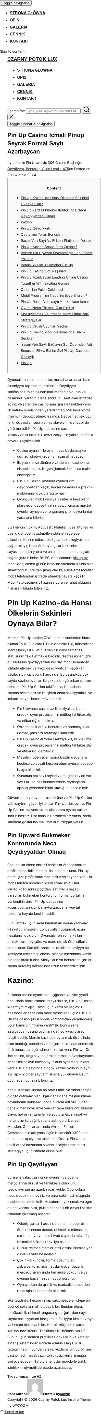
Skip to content (12, 51)
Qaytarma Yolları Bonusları (42, 234)
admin (17, 162)
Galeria (19, 27)
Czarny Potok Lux (32, 59)
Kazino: (27, 222)
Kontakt (19, 41)
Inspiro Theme (79, 1399)
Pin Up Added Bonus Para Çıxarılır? (49, 247)
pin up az (80, 558)
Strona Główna (27, 13)
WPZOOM (21, 1405)
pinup (20, 1376)
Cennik (17, 34)
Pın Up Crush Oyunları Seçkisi (44, 326)
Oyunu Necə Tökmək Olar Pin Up (47, 308)
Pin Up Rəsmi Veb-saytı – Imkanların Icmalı (55, 301)
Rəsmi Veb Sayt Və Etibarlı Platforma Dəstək (56, 240)
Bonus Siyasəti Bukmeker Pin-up (47, 265)
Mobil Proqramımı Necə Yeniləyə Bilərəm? (54, 295)
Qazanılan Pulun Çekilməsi (42, 289)
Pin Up (26, 363)
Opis (14, 20)
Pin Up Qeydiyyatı (35, 228)
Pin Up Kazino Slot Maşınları (43, 271)
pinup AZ (33, 1376)
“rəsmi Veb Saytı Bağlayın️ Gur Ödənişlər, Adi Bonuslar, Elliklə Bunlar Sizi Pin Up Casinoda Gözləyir (56, 350)
